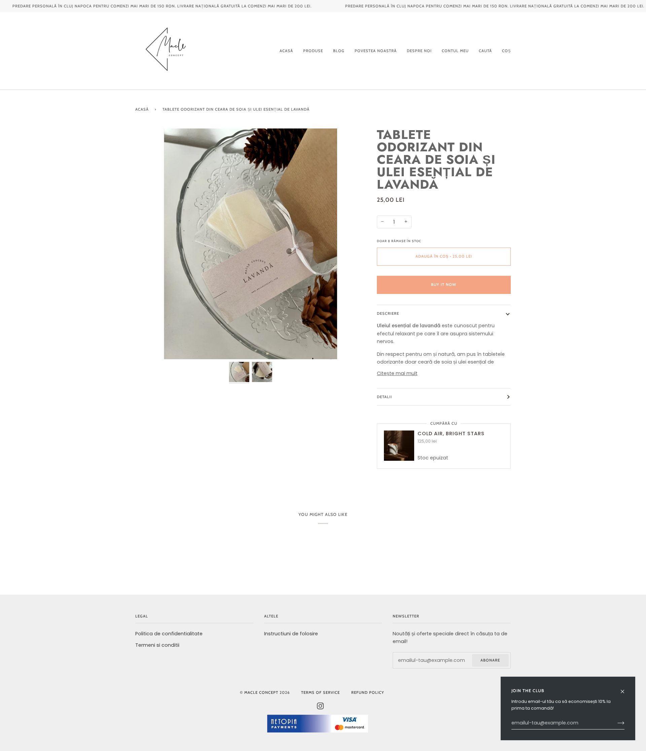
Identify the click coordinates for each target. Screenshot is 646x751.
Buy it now (443, 284)
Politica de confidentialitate (169, 633)
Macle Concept (261, 692)
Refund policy (367, 692)
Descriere (388, 313)
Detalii (384, 397)
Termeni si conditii (157, 645)
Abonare (490, 660)
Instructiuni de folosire (291, 633)
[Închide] (625, 688)
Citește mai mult (397, 373)
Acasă (142, 109)
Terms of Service (320, 692)
